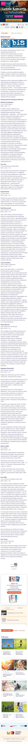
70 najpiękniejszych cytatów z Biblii (15, 613)
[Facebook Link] (19, 27)
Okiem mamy (18, 692)
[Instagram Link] (17, 27)
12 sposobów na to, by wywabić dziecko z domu (8, 695)
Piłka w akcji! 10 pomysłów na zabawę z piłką (19, 653)
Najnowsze (20, 608)
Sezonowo (18, 671)
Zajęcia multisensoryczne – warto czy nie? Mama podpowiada (20, 695)
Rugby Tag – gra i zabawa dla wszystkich (7, 716)
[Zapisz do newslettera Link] (22, 27)
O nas (4, 739)
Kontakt (7, 27)
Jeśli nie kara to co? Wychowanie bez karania (8, 675)
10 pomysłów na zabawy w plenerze (20, 673)
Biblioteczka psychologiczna (6, 672)
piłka (16, 630)
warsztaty (22, 630)
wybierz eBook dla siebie (14, 592)
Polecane (8, 608)
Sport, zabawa (6, 650)
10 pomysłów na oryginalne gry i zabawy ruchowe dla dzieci (7, 653)
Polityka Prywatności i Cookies (18, 739)
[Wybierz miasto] (23, 24)
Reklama (12, 27)
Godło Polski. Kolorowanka (13, 620)
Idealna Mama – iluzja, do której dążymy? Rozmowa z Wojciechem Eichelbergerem (20, 717)
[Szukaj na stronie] (21, 24)
